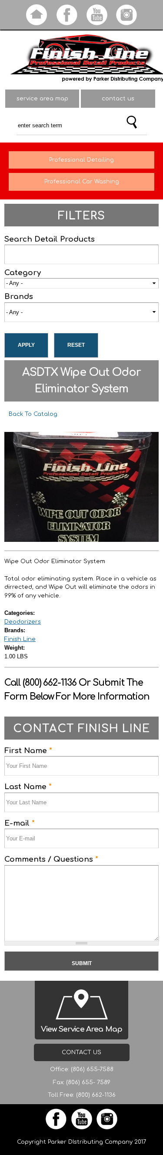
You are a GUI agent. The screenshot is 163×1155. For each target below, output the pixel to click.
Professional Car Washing (81, 182)
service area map (42, 99)
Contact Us (81, 1052)
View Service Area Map (81, 1029)
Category (22, 273)
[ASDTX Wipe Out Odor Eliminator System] (81, 537)
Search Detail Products (49, 239)
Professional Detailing (81, 160)
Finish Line (20, 639)
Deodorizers (22, 622)
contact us (118, 99)
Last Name (28, 787)
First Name (28, 751)
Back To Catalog (33, 414)
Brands (18, 296)
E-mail (19, 823)
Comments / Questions (51, 859)
